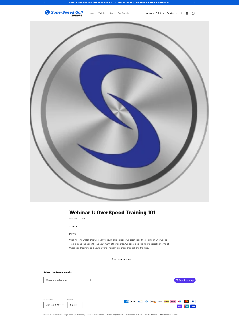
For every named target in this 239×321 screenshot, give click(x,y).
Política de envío (151, 314)
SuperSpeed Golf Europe (59, 314)
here (77, 239)
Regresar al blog (121, 259)
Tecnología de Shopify (76, 314)
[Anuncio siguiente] (195, 2)
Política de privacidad (115, 314)
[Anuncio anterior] (44, 2)
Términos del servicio (134, 314)
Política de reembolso (96, 314)
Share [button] (74, 226)
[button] (181, 13)
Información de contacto (169, 314)
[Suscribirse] (90, 280)
